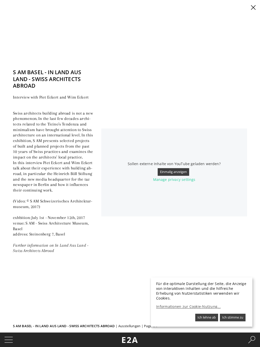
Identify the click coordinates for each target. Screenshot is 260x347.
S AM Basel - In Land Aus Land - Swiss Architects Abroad (64, 326)
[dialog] (201, 302)
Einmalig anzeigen (173, 171)
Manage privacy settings (174, 179)
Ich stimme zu (232, 317)
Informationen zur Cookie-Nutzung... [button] (188, 306)
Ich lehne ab (207, 317)
